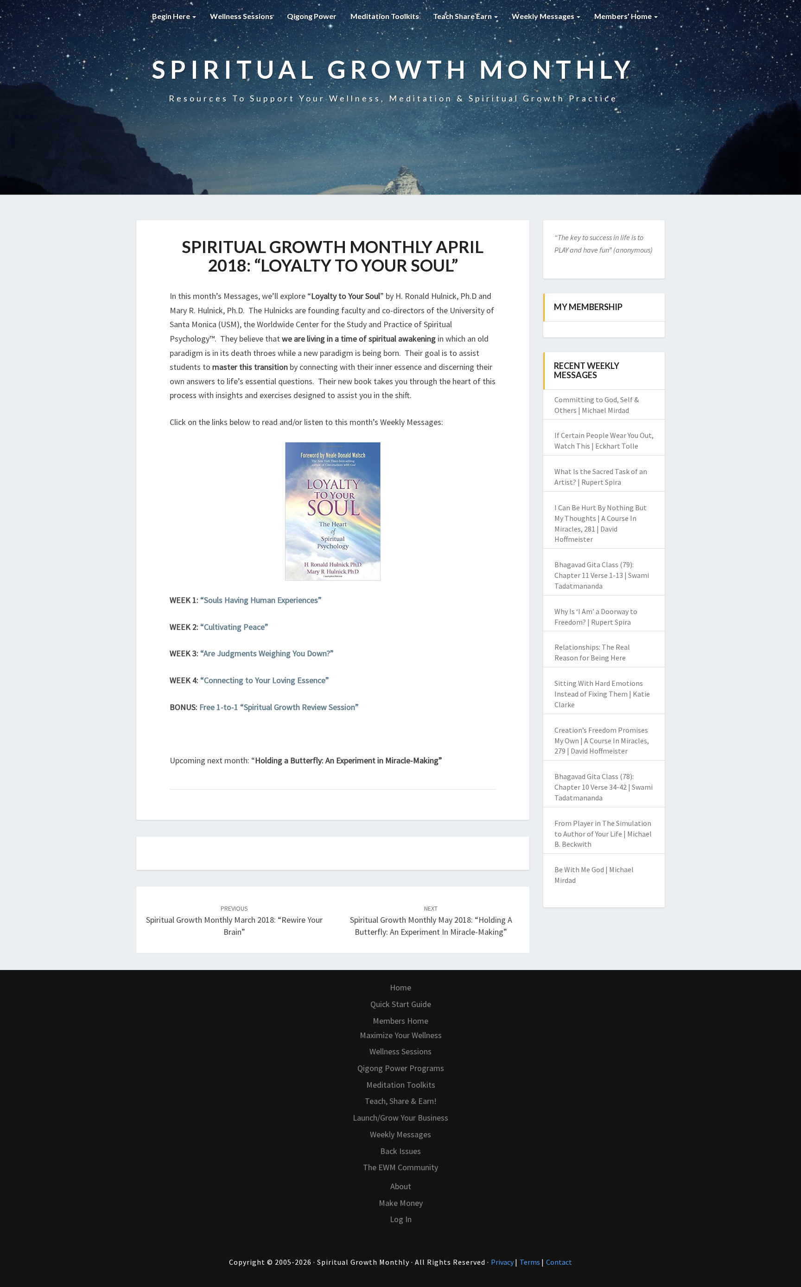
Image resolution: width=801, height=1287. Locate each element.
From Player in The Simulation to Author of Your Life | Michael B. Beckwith (603, 833)
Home (400, 987)
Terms (530, 1262)
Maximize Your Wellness (401, 1035)
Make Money (401, 1203)
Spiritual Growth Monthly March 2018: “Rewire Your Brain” (234, 920)
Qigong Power (312, 16)
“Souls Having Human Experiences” (261, 600)
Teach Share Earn (463, 16)
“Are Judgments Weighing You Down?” (267, 653)
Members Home (400, 1020)
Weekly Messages (544, 16)
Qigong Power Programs (400, 1068)
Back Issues (400, 1151)
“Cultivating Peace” (234, 626)
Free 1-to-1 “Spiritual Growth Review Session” (279, 707)
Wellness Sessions (241, 16)
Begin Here (171, 16)
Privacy (503, 1262)
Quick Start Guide (400, 1004)
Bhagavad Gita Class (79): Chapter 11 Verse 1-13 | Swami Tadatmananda (601, 575)
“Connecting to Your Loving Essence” (264, 680)
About (400, 1186)
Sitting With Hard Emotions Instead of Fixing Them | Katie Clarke (602, 693)
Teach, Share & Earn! (401, 1101)
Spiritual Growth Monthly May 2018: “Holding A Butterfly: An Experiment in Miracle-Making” (431, 920)
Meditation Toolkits (384, 16)
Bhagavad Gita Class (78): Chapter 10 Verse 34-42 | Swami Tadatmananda (603, 787)
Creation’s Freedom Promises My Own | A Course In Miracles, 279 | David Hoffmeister (601, 740)
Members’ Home (623, 16)
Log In (401, 1219)
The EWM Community (400, 1167)
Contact (559, 1262)
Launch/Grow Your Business (400, 1117)
